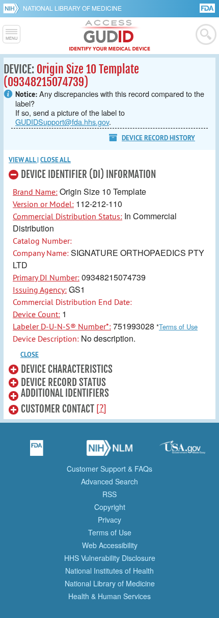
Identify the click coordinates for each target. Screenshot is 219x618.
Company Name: (41, 253)
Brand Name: (35, 192)
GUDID (109, 36)
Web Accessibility (110, 545)
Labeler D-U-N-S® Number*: (62, 326)
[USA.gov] (182, 451)
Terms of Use (178, 326)
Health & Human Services (109, 596)
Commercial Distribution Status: (67, 216)
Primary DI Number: (46, 277)
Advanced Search (109, 481)
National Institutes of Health (109, 570)
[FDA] (208, 7)
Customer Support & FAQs (109, 469)
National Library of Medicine (72, 8)
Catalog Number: (42, 241)
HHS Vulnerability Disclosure (109, 558)
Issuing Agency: (40, 290)
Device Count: (36, 314)
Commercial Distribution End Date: (72, 302)
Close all (55, 160)
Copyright (109, 507)
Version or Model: (43, 204)
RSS (109, 494)
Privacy (109, 519)
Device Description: (46, 338)
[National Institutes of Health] (13, 8)
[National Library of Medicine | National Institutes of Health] (109, 451)
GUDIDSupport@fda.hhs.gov (62, 121)
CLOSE (29, 354)
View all (23, 160)
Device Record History (158, 138)
